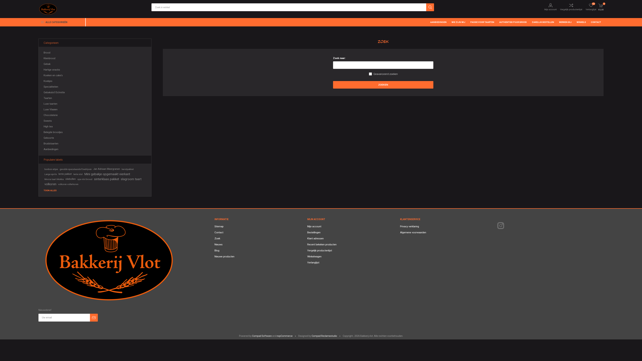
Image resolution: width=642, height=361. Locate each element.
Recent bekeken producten (322, 244)
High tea (48, 126)
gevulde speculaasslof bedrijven (76, 169)
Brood (47, 52)
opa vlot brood (84, 179)
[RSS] (506, 226)
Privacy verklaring (409, 226)
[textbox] (288, 7)
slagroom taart (131, 179)
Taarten (48, 98)
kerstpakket (128, 169)
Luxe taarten (50, 103)
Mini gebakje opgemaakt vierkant (107, 174)
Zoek (217, 238)
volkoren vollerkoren (68, 184)
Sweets (48, 120)
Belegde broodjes (53, 132)
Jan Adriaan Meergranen (106, 169)
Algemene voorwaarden (413, 232)
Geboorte (49, 137)
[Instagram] (500, 225)
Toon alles (50, 190)
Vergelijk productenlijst (571, 9)
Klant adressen (315, 238)
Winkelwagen (314, 256)
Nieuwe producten (224, 256)
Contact (219, 232)
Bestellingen (313, 232)
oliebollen (70, 179)
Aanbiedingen (51, 149)
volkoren (50, 184)
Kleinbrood (49, 58)
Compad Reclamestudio (324, 336)
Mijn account (550, 9)
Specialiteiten (51, 86)
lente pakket (65, 174)
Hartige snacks (52, 69)
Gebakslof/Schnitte (54, 92)
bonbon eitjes (51, 169)
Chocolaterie (51, 115)
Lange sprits (50, 174)
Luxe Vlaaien (51, 109)
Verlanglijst (313, 262)
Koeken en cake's (53, 75)
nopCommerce (285, 336)
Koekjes (48, 81)
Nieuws (219, 244)
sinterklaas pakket (106, 179)
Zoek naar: (339, 58)
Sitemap (219, 226)
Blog (217, 250)
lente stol (78, 174)
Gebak (47, 64)
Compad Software (262, 336)
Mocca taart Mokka (54, 179)
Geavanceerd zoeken (385, 74)
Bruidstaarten (51, 143)
